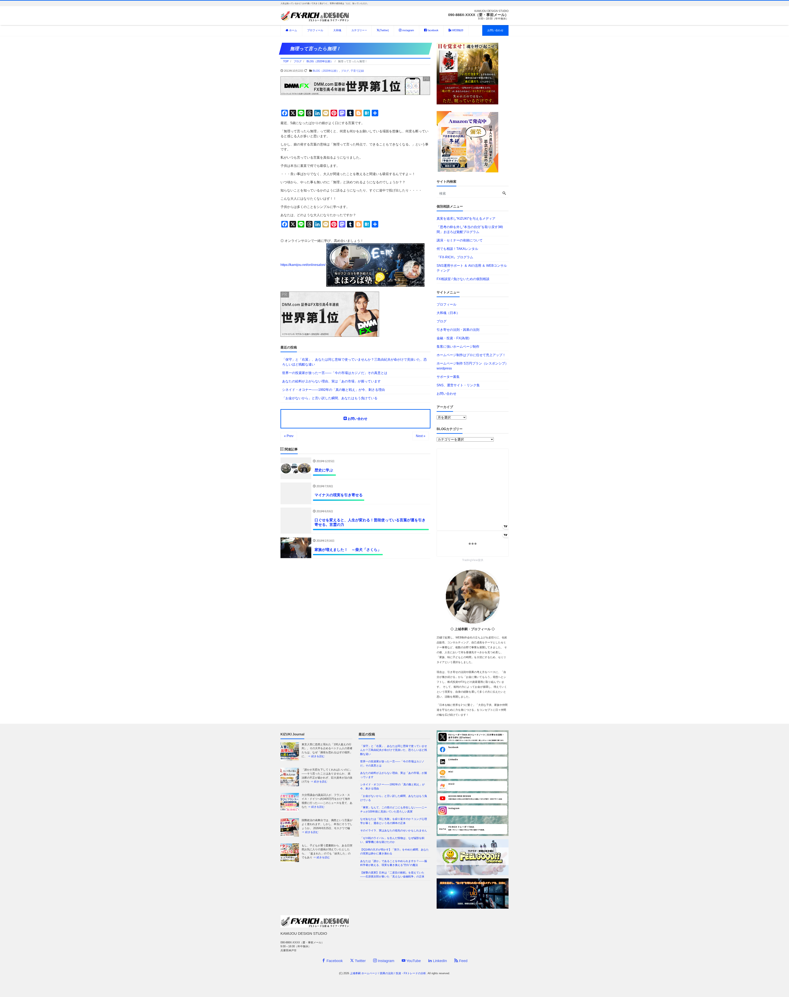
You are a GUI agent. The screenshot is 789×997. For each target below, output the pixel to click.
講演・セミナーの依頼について (460, 240)
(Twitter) (384, 30)
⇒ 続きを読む (318, 756)
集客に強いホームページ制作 (458, 346)
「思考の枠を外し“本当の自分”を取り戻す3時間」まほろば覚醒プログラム (470, 229)
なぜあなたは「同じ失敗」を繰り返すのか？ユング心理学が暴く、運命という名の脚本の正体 (393, 821)
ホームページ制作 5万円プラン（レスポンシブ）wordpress (472, 366)
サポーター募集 (448, 376)
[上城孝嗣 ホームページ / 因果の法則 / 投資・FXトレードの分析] (314, 15)
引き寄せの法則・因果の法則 (458, 329)
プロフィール (315, 30)
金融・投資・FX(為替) (453, 338)
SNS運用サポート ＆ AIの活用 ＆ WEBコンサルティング (472, 268)
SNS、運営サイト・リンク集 (458, 385)
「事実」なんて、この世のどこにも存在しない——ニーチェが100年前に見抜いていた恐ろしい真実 (393, 809)
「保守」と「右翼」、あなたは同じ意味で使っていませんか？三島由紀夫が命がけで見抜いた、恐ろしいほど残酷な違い (354, 362)
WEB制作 (457, 30)
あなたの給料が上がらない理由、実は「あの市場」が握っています (331, 381)
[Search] (504, 193)
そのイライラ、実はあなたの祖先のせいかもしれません (393, 830)
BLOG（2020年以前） (326, 70)
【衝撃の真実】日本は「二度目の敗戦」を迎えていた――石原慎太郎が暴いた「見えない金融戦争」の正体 (392, 874)
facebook (432, 30)
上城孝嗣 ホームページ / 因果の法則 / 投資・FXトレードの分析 (388, 973)
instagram (407, 30)
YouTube (413, 961)
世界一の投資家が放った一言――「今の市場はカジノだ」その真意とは (334, 373)
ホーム (292, 30)
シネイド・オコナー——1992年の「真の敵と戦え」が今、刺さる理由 (333, 389)
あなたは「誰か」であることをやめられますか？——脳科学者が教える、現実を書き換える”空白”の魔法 (393, 863)
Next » (420, 436)
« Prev (288, 436)
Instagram (385, 961)
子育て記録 (357, 70)
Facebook (334, 961)
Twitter (360, 961)
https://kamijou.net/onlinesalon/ (302, 265)
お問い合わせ (495, 30)
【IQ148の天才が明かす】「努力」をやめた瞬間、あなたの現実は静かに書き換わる (394, 851)
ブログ (345, 70)
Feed (462, 961)
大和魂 (337, 30)
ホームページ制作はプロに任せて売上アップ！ (471, 355)
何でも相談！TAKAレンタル (457, 248)
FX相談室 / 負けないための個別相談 (463, 279)
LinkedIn (439, 961)
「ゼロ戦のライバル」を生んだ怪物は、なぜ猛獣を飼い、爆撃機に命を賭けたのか (392, 840)
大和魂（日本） (448, 313)
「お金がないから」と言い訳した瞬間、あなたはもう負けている (329, 398)
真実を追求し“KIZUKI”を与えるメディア (466, 218)
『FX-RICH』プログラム (455, 257)
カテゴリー (358, 30)
